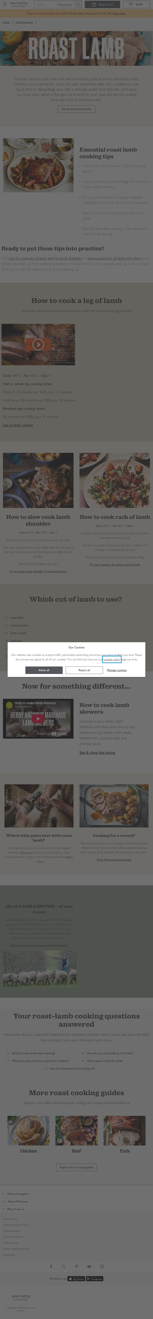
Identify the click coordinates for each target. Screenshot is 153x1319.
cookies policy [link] (112, 659)
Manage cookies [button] (117, 670)
